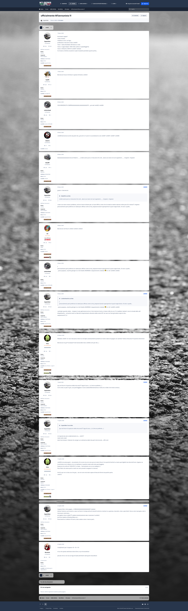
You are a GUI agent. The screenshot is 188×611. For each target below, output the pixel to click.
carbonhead (47, 110)
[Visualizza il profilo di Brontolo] (47, 547)
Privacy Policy (48, 608)
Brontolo (47, 552)
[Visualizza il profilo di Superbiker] (41, 20)
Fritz (47, 343)
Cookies (61, 608)
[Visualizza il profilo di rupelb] (47, 74)
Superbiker (46, 20)
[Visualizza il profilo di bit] (47, 228)
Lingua (41, 608)
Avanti (47, 27)
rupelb (47, 80)
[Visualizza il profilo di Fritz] (47, 338)
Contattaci (55, 608)
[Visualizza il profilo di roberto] (47, 135)
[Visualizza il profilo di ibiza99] (47, 157)
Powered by (142, 608)
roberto (47, 141)
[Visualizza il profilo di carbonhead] (47, 104)
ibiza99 (47, 163)
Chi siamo (60, 20)
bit (47, 233)
